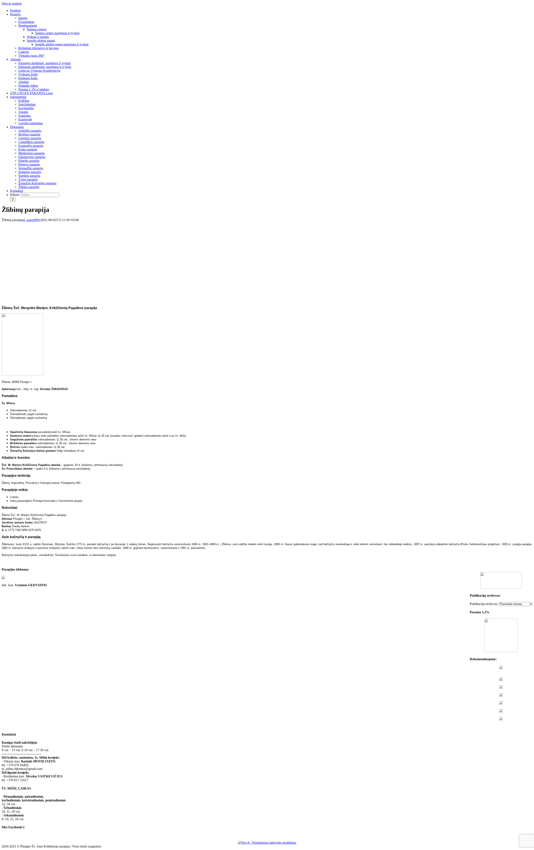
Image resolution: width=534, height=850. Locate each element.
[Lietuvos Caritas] (501, 719)
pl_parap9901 (32, 220)
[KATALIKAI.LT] (501, 687)
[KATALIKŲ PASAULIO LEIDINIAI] (501, 711)
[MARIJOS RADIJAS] (501, 703)
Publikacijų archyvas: (484, 604)
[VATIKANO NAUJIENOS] (501, 679)
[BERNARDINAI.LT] (501, 695)
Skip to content (11, 3)
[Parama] (501, 651)
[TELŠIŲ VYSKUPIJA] (501, 668)
